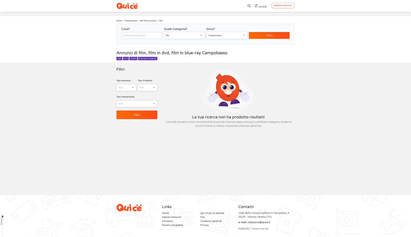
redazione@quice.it (259, 222)
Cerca (269, 35)
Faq (202, 217)
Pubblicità (243, 228)
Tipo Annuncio (123, 80)
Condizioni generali (210, 221)
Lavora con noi (260, 228)
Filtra (137, 114)
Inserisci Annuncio (283, 5)
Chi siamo (167, 221)
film (126, 58)
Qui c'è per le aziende (212, 213)
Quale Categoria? (175, 29)
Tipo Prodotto (145, 80)
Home (165, 213)
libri (119, 58)
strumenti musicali (147, 58)
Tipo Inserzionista (125, 96)
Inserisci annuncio (171, 217)
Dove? (210, 29)
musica (133, 58)
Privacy (204, 225)
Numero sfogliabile (172, 225)
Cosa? (125, 29)
